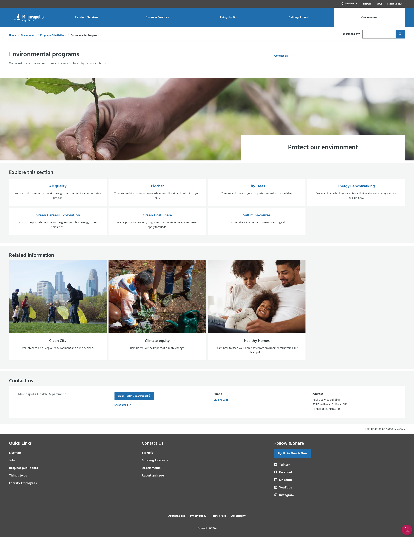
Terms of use (218, 516)
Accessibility (238, 516)
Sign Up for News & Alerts (292, 453)
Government (28, 35)
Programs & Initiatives (52, 35)
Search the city (351, 34)
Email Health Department (132, 396)
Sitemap (367, 4)
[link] (350, 4)
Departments (151, 468)
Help (147, 452)
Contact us (281, 56)
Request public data (23, 468)
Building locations (155, 460)
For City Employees (23, 483)
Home (12, 35)
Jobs (12, 460)
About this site (176, 516)
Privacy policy (198, 516)
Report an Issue (394, 4)
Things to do (18, 475)
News (379, 4)
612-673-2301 (220, 400)
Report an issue (153, 475)
